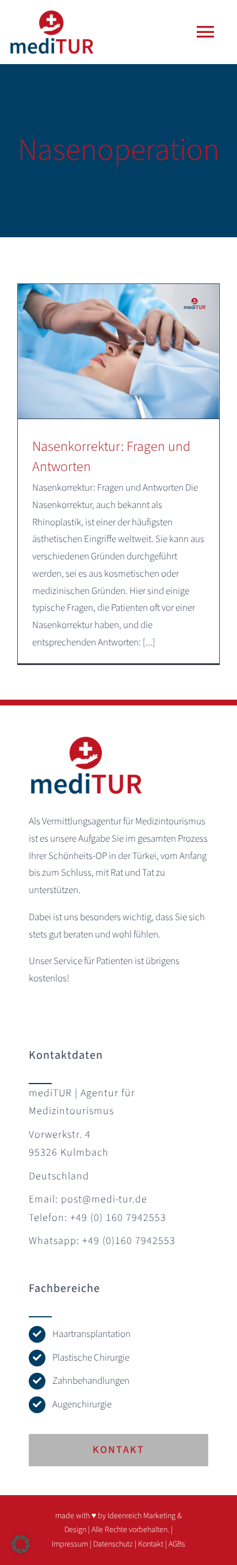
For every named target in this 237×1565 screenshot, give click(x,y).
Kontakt (150, 1544)
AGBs (177, 1544)
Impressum (70, 1544)
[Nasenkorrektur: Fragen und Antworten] (118, 351)
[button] (20, 1544)
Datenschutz (113, 1544)
